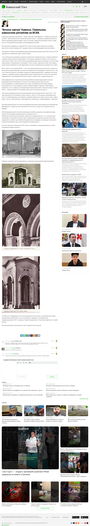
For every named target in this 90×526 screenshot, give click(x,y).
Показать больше (45, 508)
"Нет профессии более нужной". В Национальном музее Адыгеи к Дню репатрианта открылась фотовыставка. (75, 43)
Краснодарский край (16, 12)
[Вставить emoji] (29, 362)
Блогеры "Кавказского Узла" (12, 19)
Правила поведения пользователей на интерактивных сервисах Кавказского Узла (31, 522)
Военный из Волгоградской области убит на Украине (60, 385)
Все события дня (84, 398)
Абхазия (3, 10)
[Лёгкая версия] (82, 1)
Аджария (9, 10)
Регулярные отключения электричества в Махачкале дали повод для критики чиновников (73, 101)
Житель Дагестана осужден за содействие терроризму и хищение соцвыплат (64, 395)
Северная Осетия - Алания (55, 12)
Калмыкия (76, 10)
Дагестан (55, 10)
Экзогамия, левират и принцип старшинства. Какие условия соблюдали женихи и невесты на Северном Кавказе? (77, 48)
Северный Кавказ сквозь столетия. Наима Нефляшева (31, 19)
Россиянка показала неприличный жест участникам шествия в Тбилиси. (71, 504)
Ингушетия (61, 10)
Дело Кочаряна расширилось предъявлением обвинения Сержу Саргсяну (11, 421)
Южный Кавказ (5, 14)
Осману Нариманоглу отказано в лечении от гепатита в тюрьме (55, 420)
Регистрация (22, 376)
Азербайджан (19, 10)
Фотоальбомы (61, 1)
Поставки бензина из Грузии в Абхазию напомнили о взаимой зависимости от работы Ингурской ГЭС (73, 160)
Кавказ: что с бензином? (9, 16)
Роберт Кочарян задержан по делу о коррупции (71, 130)
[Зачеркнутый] (26, 362)
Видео (53, 1)
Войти (85, 6)
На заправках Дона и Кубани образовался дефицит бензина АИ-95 (34, 420)
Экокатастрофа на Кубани (82, 16)
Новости (4, 1)
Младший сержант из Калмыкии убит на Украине (16, 385)
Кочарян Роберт (66, 231)
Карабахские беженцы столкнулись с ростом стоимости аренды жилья (74, 198)
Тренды (16, 1)
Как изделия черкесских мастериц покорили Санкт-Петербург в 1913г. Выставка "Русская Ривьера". (77, 39)
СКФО (63, 12)
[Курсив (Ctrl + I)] (20, 362)
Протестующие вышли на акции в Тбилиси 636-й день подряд (74, 71)
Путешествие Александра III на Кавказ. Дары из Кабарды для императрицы (77, 34)
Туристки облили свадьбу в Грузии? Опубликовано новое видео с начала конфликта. (73, 475)
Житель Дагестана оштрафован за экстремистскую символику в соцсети (22, 390)
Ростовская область (45, 12)
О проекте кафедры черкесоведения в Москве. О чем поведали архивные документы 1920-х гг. (77, 30)
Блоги (47, 1)
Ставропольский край (70, 12)
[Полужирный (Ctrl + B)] (17, 362)
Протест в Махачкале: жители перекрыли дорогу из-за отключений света (73, 449)
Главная (3, 19)
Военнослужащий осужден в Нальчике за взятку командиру (62, 390)
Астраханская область (32, 10)
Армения (25, 10)
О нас (47, 517)
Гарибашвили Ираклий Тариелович (71, 251)
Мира (13, 341)
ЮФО (11, 14)
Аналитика (24, 1)
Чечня (77, 12)
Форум (41, 1)
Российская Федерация (35, 12)
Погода (69, 1)
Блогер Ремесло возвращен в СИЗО (71, 174)
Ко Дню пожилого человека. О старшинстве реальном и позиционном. (76, 26)
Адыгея (13, 10)
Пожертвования (65, 517)
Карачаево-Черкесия (6, 12)
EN (87, 1)
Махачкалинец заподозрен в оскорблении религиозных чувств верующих (23, 395)
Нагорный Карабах (25, 12)
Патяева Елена (66, 270)
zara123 (13, 353)
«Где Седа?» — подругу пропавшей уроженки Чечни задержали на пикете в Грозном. (25, 473)
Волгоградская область (43, 10)
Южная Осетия (83, 12)
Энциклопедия (33, 1)
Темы (10, 1)
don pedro (13, 348)
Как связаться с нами (55, 517)
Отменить (52, 376)
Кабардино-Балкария (69, 10)
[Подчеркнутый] (23, 362)
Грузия (50, 10)
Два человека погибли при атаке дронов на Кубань (77, 420)
